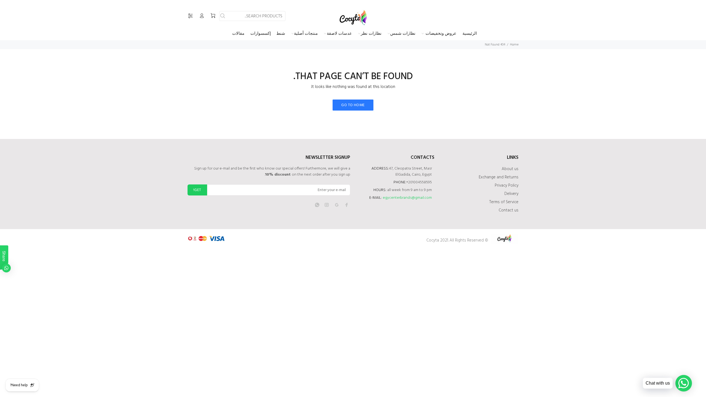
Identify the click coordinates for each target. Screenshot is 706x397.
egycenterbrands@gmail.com (407, 198)
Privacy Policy (506, 185)
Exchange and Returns (498, 177)
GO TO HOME (353, 105)
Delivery (511, 194)
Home (514, 44)
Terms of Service (503, 202)
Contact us (508, 210)
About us (510, 169)
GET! (197, 190)
